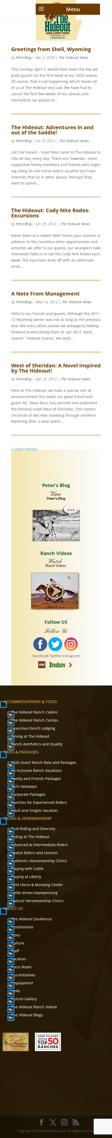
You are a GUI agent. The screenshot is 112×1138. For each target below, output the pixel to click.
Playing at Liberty (26, 876)
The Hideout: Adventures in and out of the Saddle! (52, 130)
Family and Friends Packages (36, 778)
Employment (22, 983)
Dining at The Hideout (30, 736)
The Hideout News (73, 57)
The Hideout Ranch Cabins (34, 712)
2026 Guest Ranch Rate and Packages (43, 762)
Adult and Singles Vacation (34, 810)
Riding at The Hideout (30, 836)
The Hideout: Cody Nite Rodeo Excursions (50, 213)
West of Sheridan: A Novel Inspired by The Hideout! (56, 368)
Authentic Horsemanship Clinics (39, 860)
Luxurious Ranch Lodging (33, 728)
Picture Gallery (24, 998)
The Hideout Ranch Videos (34, 1006)
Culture (17, 943)
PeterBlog (24, 57)
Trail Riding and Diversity (33, 828)
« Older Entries (24, 449)
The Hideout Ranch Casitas (34, 720)
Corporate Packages (28, 794)
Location (18, 958)
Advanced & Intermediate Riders (39, 844)
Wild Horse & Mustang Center (37, 884)
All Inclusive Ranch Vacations (36, 770)
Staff (15, 950)
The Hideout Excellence (31, 918)
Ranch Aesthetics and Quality (37, 744)
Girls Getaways (24, 786)
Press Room (21, 966)
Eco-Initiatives (23, 974)
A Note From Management (45, 293)
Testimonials (22, 926)
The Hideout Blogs (27, 1014)
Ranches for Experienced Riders (39, 802)
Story (15, 935)
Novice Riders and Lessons (34, 852)
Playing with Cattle (27, 868)
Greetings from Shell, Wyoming (51, 49)
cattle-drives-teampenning (34, 892)
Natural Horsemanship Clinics (37, 900)
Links (15, 990)
